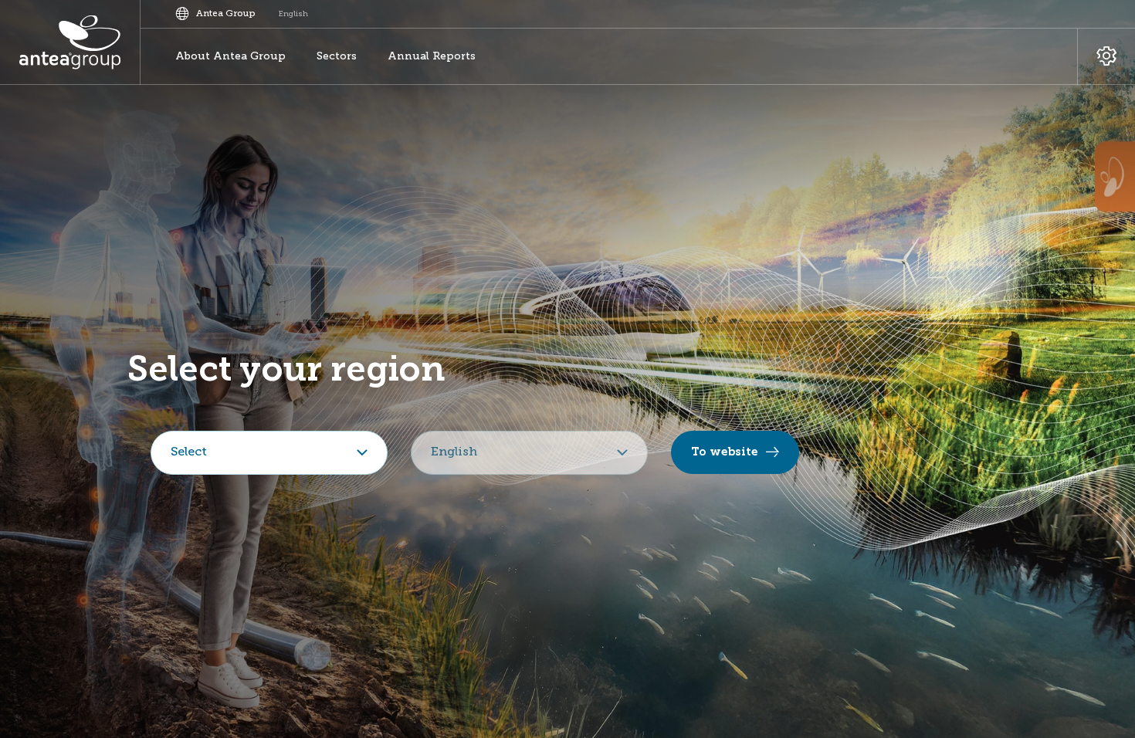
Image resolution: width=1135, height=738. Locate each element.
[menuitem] (230, 57)
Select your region (286, 369)
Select (189, 452)
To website (724, 452)
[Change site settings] (1106, 57)
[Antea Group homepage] (70, 42)
